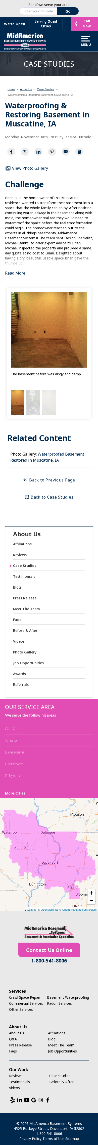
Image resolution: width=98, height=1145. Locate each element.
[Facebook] (48, 1100)
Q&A (13, 1039)
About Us (27, 534)
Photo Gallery (24, 652)
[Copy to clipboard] (79, 152)
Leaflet (31, 909)
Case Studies (24, 565)
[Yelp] (13, 1100)
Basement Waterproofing (68, 997)
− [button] (91, 900)
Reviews (20, 554)
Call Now (87, 23)
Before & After (25, 630)
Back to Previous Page (51, 480)
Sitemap (72, 1138)
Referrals (21, 684)
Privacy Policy (30, 1138)
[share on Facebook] (11, 152)
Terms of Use (53, 1138)
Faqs (17, 619)
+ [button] (91, 893)
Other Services (21, 1009)
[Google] (34, 1100)
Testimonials (24, 576)
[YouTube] (27, 1100)
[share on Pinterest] (52, 152)
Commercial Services (26, 1003)
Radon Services (59, 1003)
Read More (15, 273)
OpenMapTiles (50, 909)
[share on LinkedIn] (38, 152)
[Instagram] (41, 1100)
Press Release (24, 598)
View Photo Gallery (29, 168)
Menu (85, 44)
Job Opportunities (28, 662)
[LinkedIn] (20, 1100)
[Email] (66, 152)
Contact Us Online (49, 950)
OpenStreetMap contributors (79, 909)
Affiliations (22, 544)
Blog (17, 587)
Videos (19, 641)
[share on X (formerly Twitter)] (25, 152)
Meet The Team (26, 608)
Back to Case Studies (51, 497)
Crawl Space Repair (24, 997)
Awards (19, 673)
